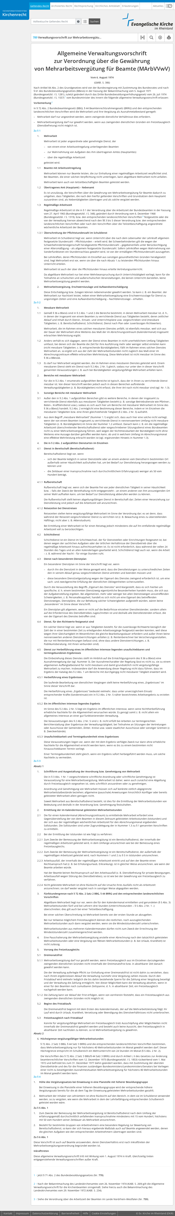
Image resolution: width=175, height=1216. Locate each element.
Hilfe (85, 1213)
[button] (169, 6)
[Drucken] (168, 37)
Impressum (22, 1213)
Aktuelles (158, 6)
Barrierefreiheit (70, 1213)
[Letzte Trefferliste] (85, 21)
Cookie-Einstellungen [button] (104, 1213)
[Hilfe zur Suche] (78, 21)
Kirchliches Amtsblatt (107, 6)
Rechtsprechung (83, 6)
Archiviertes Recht (61, 6)
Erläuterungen (130, 6)
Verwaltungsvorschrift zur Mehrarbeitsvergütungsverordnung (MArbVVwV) (84, 37)
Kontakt (8, 1213)
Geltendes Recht (39, 6)
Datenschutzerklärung (45, 1213)
